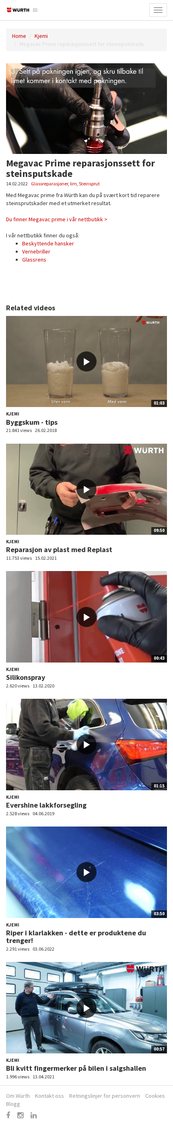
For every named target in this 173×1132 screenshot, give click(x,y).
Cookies (155, 1095)
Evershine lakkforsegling (46, 805)
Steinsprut (89, 184)
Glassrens (34, 259)
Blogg (13, 1103)
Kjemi (41, 35)
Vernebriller (36, 251)
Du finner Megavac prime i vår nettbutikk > (56, 219)
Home (19, 35)
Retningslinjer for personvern (104, 1095)
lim (73, 184)
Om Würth (18, 1095)
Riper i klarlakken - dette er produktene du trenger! (76, 936)
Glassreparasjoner (49, 184)
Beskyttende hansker (48, 243)
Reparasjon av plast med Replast (59, 549)
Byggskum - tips (32, 422)
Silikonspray (25, 677)
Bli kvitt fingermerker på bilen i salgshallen (76, 1068)
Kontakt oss (49, 1095)
